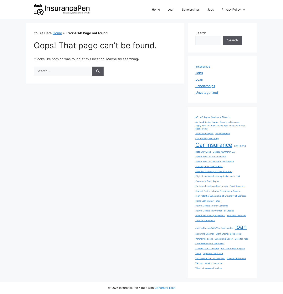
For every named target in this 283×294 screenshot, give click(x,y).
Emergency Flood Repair (207, 181)
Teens (198, 253)
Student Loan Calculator (207, 248)
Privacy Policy (231, 9)
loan (241, 226)
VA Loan (199, 263)
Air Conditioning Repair (206, 122)
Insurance (202, 66)
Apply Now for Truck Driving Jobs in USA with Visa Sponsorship (220, 127)
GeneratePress (165, 288)
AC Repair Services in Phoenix (215, 117)
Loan (171, 9)
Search (200, 33)
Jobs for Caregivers (205, 220)
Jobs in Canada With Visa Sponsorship (214, 228)
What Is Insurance (213, 263)
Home (156, 9)
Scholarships (191, 9)
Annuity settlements (229, 122)
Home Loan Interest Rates (207, 201)
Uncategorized (206, 92)
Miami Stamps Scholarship (229, 234)
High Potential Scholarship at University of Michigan (220, 196)
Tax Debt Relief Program (233, 248)
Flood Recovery (237, 186)
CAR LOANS (240, 146)
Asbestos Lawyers (204, 133)
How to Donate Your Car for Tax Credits (214, 211)
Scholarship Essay (224, 239)
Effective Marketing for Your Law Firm (213, 171)
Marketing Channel (204, 234)
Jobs (210, 9)
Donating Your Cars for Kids (209, 166)
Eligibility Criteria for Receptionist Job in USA (217, 176)
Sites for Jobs (241, 239)
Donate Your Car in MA (224, 152)
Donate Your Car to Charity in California (214, 161)
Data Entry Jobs (203, 152)
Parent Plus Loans (204, 239)
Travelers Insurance (236, 258)
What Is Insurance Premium (208, 268)
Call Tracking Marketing (207, 138)
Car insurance (213, 144)
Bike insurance (222, 133)
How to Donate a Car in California (211, 206)
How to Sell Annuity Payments (210, 215)
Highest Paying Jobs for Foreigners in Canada (217, 191)
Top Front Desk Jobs (213, 253)
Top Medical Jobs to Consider (210, 258)
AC (196, 117)
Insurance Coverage (236, 215)
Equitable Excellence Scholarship (211, 186)
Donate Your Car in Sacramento (210, 156)
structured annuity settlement (209, 243)
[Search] (98, 71)
